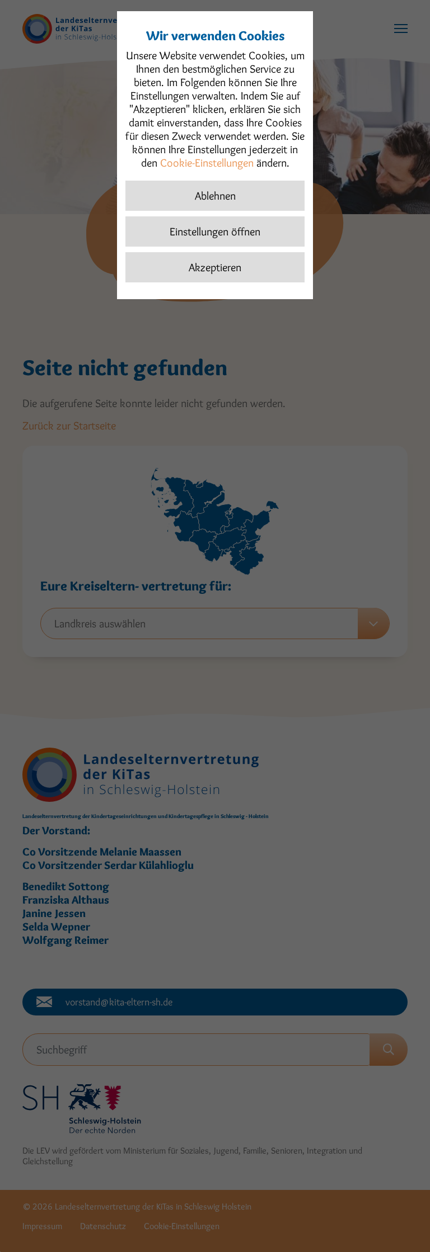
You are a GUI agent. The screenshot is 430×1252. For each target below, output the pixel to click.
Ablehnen (215, 195)
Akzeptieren (215, 267)
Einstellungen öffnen (215, 231)
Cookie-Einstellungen (207, 162)
